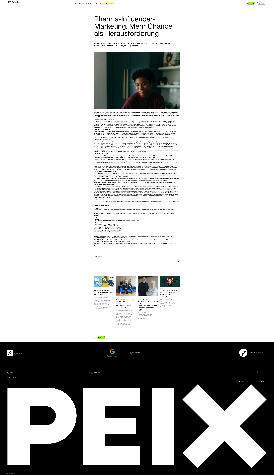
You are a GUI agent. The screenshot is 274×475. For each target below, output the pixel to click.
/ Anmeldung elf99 (92, 375)
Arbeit (75, 3)
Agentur (81, 3)
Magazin (98, 3)
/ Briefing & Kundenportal (94, 372)
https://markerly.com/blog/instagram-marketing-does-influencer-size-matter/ (156, 243)
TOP (258, 372)
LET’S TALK (251, 3)
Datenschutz (257, 473)
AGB (251, 473)
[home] (39, 3)
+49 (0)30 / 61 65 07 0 (11, 377)
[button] (90, 3)
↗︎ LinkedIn (264, 381)
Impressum (264, 473)
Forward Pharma (108, 3)
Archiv (101, 337)
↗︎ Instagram (242, 381)
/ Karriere (90, 373)
